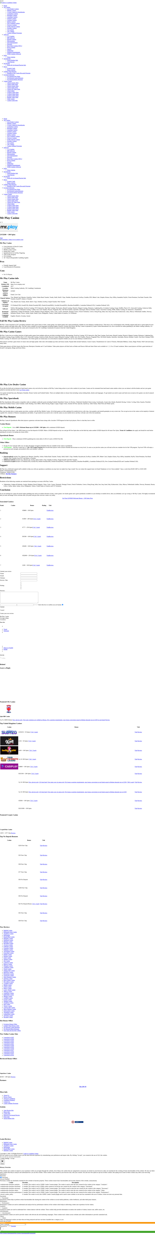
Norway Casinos (12, 25)
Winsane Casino (8, 966)
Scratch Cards (11, 68)
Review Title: (4, 580)
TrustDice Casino (8, 933)
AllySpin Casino (8, 1015)
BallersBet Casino (9, 994)
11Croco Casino (8, 945)
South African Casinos (13, 26)
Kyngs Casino (8, 999)
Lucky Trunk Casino (9, 990)
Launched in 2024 (9, 1039)
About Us (6, 1095)
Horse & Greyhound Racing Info (16, 65)
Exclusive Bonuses (9, 75)
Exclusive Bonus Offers (10, 1024)
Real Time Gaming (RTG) (14, 46)
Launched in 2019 (9, 1047)
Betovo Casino (8, 964)
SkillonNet (10, 50)
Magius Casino (8, 996)
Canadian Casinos (12, 17)
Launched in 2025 (9, 1037)
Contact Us (7, 1102)
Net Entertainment (12, 42)
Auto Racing (10, 62)
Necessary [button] (3, 1175)
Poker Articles (11, 57)
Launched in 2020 (9, 1045)
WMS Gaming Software (14, 54)
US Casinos (10, 30)
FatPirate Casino (8, 946)
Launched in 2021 (9, 1044)
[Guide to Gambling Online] (8, 2)
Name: (2, 573)
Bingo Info (7, 1112)
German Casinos (12, 20)
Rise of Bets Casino (9, 980)
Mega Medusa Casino (10, 1009)
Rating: (2, 585)
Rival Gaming (11, 47)
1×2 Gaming (10, 36)
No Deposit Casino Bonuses (15, 78)
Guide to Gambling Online (30, 1153)
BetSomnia (7, 935)
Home (5, 5)
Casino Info (7, 1113)
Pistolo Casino (8, 954)
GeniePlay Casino (9, 993)
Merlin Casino (8, 985)
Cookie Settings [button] (4, 1158)
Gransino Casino (8, 948)
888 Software (11, 38)
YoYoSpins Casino (9, 951)
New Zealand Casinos (13, 23)
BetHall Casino (8, 930)
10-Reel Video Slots (13, 92)
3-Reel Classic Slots (12, 83)
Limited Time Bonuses (10, 71)
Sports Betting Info (12, 60)
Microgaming (11, 41)
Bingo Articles (11, 70)
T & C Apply (37, 519)
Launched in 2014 (9, 1055)
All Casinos (7, 7)
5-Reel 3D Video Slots (13, 89)
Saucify (9, 49)
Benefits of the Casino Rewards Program (18, 73)
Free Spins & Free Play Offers (12, 1030)
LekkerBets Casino (9, 1014)
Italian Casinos (11, 21)
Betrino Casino (8, 956)
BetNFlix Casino (8, 972)
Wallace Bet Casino (9, 970)
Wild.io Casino (8, 991)
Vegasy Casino (8, 1006)
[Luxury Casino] (13, 115)
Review (51, 510)
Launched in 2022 (9, 1042)
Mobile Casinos (11, 10)
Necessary (5, 1177)
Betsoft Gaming (11, 39)
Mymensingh (31, 1233)
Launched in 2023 (9, 1040)
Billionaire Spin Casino (10, 932)
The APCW (82, 1086)
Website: (2, 578)
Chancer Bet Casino (9, 1007)
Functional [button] (3, 1196)
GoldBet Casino (8, 998)
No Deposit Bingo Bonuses (15, 79)
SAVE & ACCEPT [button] (5, 1221)
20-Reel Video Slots (13, 95)
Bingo (5, 66)
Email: (2, 576)
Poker (5, 55)
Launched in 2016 (9, 1052)
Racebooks (7, 63)
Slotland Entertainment (13, 52)
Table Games (11, 99)
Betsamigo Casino (9, 974)
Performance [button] (3, 1201)
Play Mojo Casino (9, 982)
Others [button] (2, 1216)
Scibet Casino (7, 986)
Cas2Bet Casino (8, 983)
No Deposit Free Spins (13, 76)
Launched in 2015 (9, 1053)
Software (6, 34)
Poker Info (7, 1117)
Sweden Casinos (12, 28)
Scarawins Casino (9, 975)
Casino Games (8, 81)
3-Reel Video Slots (12, 84)
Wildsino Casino (8, 949)
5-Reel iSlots (10, 91)
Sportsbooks (7, 58)
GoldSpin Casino (8, 967)
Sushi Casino (7, 957)
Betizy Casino (8, 988)
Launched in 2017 (9, 1050)
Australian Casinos (12, 13)
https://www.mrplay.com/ (16, 239)
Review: (2, 590)
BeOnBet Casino (8, 943)
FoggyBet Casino (9, 953)
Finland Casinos (11, 18)
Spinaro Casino (8, 959)
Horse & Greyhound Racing (12, 1115)
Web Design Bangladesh (7, 1233)
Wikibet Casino (8, 1001)
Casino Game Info (12, 100)
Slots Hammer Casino (10, 977)
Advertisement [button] (4, 1211)
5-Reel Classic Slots (12, 86)
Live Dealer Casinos (13, 9)
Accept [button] (12, 1158)
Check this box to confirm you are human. (49, 605)
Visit (1, 238)
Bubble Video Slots (12, 97)
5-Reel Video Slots (12, 87)
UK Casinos (10, 31)
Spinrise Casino (8, 978)
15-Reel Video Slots (13, 94)
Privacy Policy (8, 1097)
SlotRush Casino (8, 940)
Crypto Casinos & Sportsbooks (16, 12)
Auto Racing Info (9, 1110)
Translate (13, 1226)
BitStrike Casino (8, 938)
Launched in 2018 (9, 1048)
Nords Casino (7, 969)
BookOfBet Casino (9, 937)
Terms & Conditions (9, 1098)
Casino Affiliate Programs (14, 33)
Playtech (9, 44)
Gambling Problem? (9, 1100)
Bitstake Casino (8, 941)
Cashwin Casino (8, 962)
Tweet (5, 629)
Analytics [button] (2, 1206)
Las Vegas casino (24, 390)
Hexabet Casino (8, 1017)
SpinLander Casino (9, 1011)
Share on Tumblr (8, 648)
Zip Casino (7, 961)
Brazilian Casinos (12, 15)
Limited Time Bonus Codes (11, 1026)
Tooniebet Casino (9, 1012)
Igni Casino (7, 1004)
